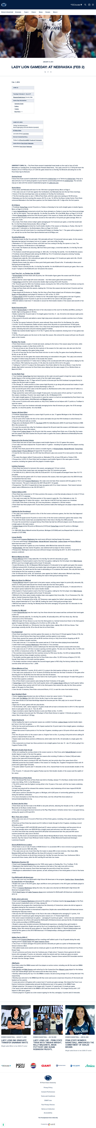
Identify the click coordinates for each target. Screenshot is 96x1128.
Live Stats (26, 133)
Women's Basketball (8, 1037)
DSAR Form (48, 1100)
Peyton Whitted (28, 451)
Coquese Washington (32, 481)
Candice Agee (22, 696)
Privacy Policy (48, 1087)
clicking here (52, 178)
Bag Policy (17, 111)
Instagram (39, 140)
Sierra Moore (23, 294)
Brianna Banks (22, 215)
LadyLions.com (53, 183)
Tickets (17, 109)
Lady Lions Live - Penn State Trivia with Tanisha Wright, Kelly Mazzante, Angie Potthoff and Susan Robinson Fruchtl (47, 1045)
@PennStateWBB (24, 140)
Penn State (24, 143)
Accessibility (48, 1113)
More (55, 12)
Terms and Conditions (48, 1096)
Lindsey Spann (18, 296)
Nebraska (30, 143)
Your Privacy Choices (48, 1104)
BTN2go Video (17, 130)
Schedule (18, 12)
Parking (17, 106)
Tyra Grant (39, 423)
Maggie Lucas (47, 399)
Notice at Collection (48, 1109)
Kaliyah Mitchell (22, 211)
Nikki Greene (78, 561)
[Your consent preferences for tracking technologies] (3, 1124)
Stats (33, 12)
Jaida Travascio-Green (35, 892)
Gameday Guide (19, 103)
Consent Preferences (48, 1092)
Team (26, 12)
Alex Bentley (17, 969)
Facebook (32, 140)
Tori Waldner (24, 698)
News (41, 12)
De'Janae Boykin (17, 881)
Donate (47, 13)
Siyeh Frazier (21, 892)
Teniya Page (24, 207)
